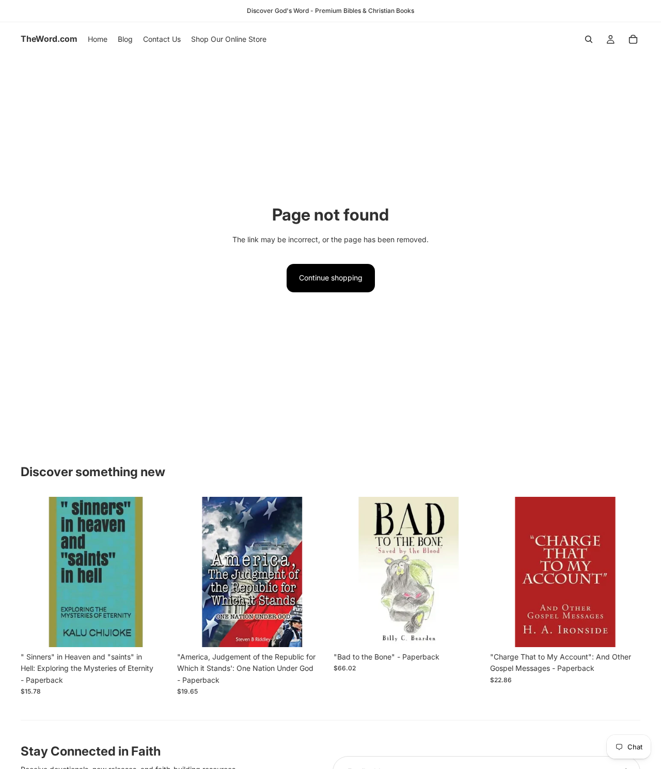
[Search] (588, 39)
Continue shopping (331, 277)
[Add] (155, 631)
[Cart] (633, 39)
